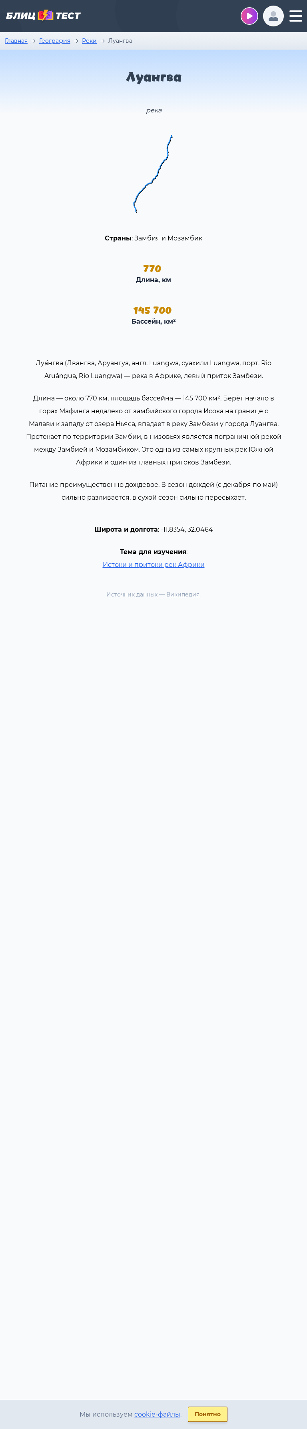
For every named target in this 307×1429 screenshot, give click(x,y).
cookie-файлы (157, 1414)
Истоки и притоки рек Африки (154, 564)
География (54, 40)
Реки (89, 40)
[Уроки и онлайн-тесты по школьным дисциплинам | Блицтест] (43, 17)
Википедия (182, 594)
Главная (16, 40)
